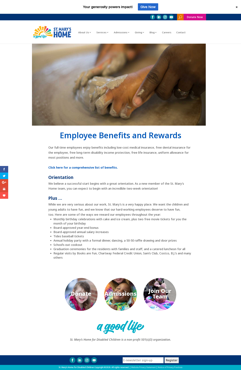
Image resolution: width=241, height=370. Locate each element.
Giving (138, 32)
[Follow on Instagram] (165, 17)
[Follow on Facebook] (152, 17)
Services (101, 32)
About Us (83, 32)
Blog (152, 32)
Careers (166, 32)
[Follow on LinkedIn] (158, 17)
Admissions (120, 32)
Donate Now (195, 17)
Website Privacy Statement (143, 367)
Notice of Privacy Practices (170, 367)
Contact (181, 32)
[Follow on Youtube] (171, 17)
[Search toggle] (180, 17)
